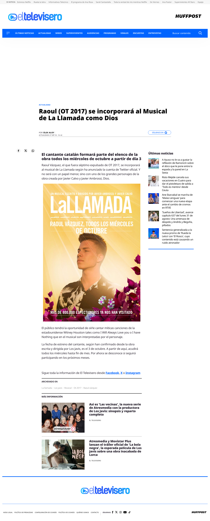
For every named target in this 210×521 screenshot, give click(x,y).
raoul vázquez (90, 388)
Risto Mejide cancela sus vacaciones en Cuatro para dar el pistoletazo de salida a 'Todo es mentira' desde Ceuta (177, 184)
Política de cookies (67, 512)
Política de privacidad (23, 512)
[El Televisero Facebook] (112, 512)
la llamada (47, 388)
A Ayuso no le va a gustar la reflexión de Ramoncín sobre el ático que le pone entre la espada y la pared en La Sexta (178, 166)
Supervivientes (74, 33)
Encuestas (138, 33)
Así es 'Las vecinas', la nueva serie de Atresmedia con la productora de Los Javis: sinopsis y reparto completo (115, 409)
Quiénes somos (82, 512)
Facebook (112, 373)
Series (58, 33)
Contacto (95, 512)
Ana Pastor (167, 2)
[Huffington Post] (188, 16)
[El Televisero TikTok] (130, 512)
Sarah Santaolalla (103, 2)
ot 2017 (77, 388)
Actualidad (44, 33)
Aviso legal (8, 512)
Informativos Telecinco (59, 2)
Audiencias (93, 33)
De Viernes (155, 2)
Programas (110, 33)
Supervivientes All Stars (185, 2)
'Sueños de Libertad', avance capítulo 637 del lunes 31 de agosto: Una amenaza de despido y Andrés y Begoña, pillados (177, 219)
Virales (125, 33)
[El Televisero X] (116, 512)
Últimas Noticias (24, 33)
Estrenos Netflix (24, 2)
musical (67, 388)
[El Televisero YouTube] (125, 512)
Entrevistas (155, 33)
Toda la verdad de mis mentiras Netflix (130, 2)
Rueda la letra (40, 2)
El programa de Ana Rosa (82, 2)
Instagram (133, 373)
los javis (58, 388)
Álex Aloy (48, 133)
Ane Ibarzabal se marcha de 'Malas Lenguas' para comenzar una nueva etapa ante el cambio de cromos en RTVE (177, 201)
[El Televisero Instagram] (120, 512)
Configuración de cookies (46, 512)
